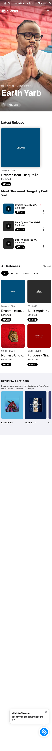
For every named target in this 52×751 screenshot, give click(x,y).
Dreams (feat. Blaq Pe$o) (28, 205)
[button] (50, 2)
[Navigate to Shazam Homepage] (9, 11)
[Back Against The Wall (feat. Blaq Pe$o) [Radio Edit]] (8, 226)
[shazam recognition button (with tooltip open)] (44, 732)
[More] (43, 212)
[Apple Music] (6, 184)
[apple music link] (14, 104)
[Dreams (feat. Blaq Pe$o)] (8, 209)
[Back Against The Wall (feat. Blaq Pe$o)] (8, 243)
